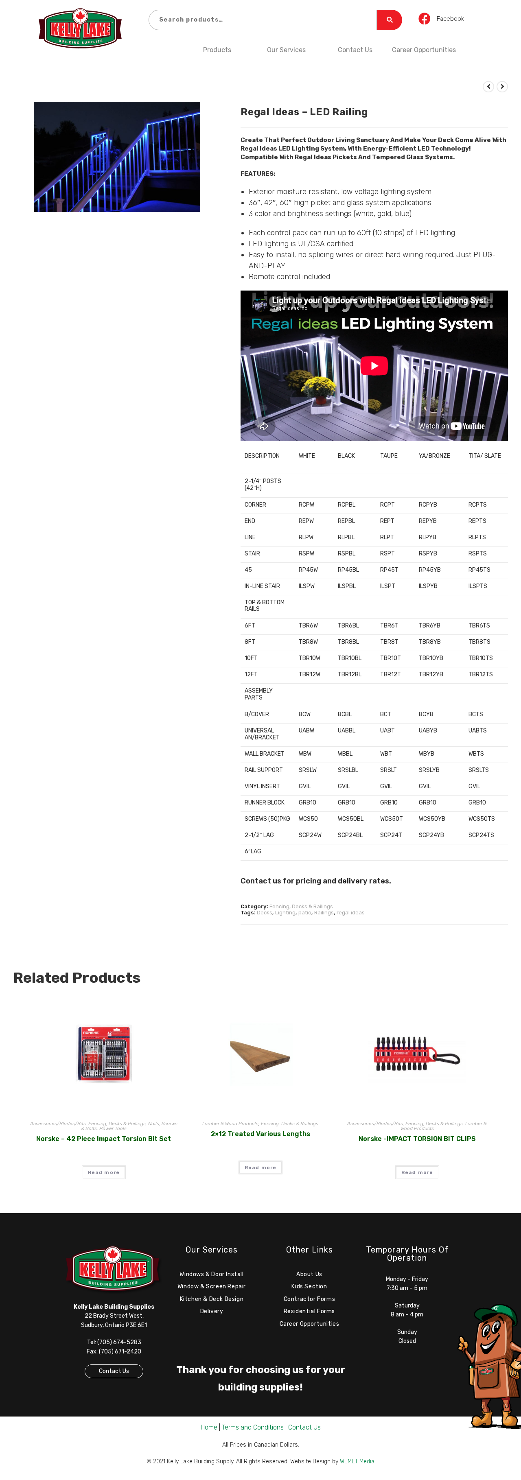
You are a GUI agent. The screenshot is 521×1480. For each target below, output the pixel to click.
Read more (104, 1172)
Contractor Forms (309, 1299)
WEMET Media (357, 1461)
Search (389, 20)
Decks (264, 912)
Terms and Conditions (253, 1427)
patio (304, 912)
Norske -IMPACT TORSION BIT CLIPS (417, 1139)
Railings (324, 912)
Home (209, 1427)
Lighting (285, 912)
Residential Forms (309, 1311)
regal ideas (351, 912)
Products (217, 50)
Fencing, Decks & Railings (301, 906)
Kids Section (309, 1286)
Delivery (211, 1311)
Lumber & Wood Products (230, 1123)
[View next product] (502, 86)
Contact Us (355, 50)
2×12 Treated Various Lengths (260, 1134)
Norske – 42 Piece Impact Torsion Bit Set (103, 1139)
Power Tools (113, 1128)
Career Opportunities (424, 50)
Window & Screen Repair (211, 1286)
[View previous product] (488, 86)
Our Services (286, 50)
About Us (309, 1274)
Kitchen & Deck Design (212, 1299)
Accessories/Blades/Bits (58, 1123)
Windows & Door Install (211, 1274)
